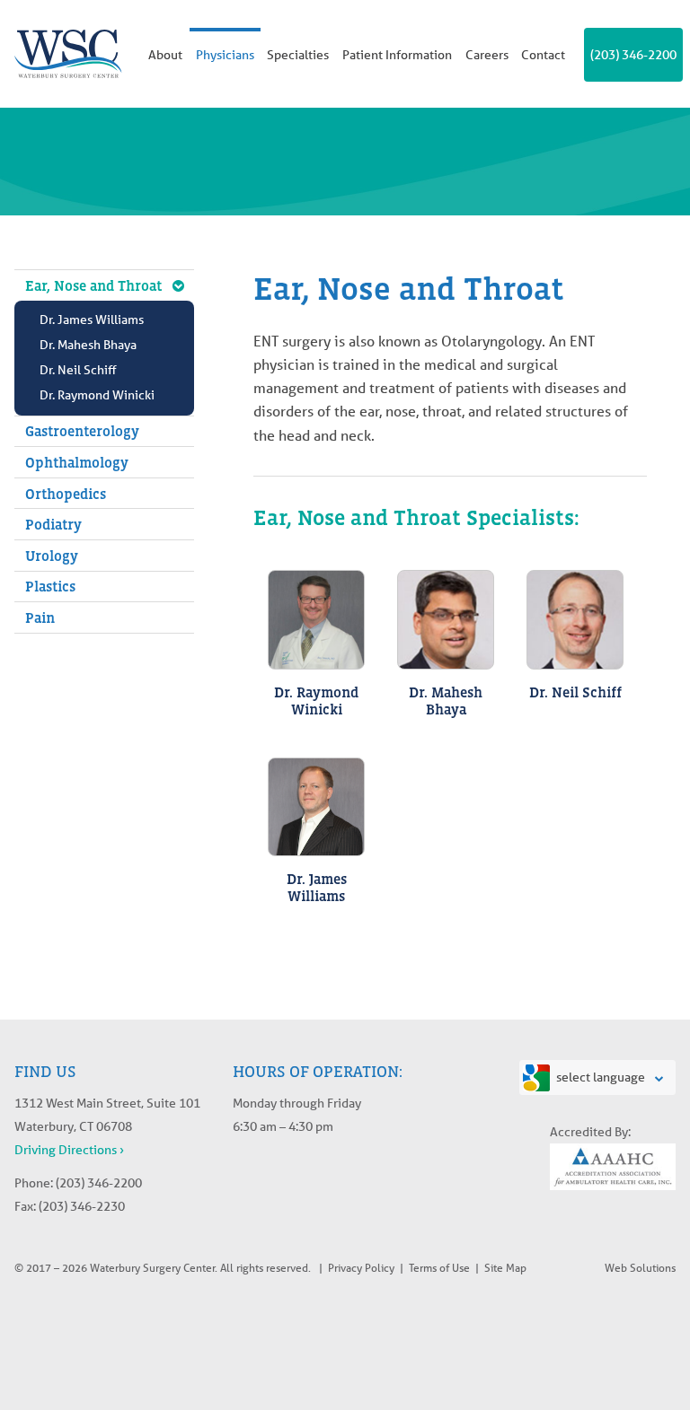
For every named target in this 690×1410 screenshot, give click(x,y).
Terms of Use (439, 1267)
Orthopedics (65, 494)
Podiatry (53, 524)
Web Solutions (640, 1267)
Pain (40, 617)
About (165, 55)
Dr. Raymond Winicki (97, 395)
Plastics (50, 586)
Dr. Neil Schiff (78, 370)
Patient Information (397, 55)
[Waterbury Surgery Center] (68, 54)
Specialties (298, 55)
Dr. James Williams (92, 319)
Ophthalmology (76, 462)
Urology (51, 555)
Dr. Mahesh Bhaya (88, 345)
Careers (487, 55)
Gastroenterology (82, 431)
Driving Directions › (69, 1150)
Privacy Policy (361, 1267)
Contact (543, 55)
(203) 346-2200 (633, 55)
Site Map (505, 1267)
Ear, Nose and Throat (93, 285)
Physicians (225, 55)
